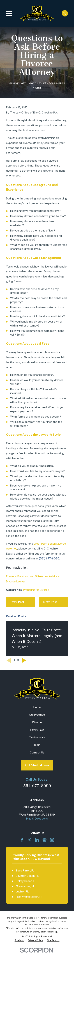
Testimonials (37, 737)
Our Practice (37, 715)
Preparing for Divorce (36, 590)
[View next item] (24, 660)
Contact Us (37, 752)
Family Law (37, 730)
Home (37, 707)
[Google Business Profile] (44, 840)
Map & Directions (37, 818)
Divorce (37, 722)
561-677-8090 (37, 786)
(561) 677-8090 (49, 558)
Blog (37, 745)
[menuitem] (19, 940)
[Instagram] (52, 840)
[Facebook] (22, 840)
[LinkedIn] (37, 840)
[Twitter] (29, 840)
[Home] (37, 13)
